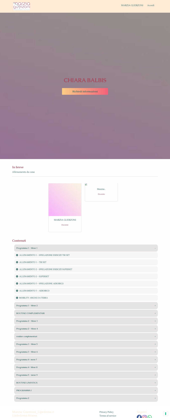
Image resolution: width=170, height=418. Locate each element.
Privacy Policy (106, 412)
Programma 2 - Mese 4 (27, 328)
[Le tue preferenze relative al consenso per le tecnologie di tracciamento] (165, 413)
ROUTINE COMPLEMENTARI (30, 313)
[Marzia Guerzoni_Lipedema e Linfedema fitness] (21, 6)
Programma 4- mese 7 (26, 359)
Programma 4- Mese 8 (26, 367)
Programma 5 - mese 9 (26, 375)
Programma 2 (22, 398)
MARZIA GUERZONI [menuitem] (132, 5)
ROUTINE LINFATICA (26, 382)
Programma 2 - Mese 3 (27, 321)
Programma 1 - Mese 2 (27, 305)
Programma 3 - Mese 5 (27, 344)
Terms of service (107, 415)
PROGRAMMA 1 (24, 390)
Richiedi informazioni (85, 91)
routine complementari (26, 336)
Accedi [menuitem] (150, 5)
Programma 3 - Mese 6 (27, 352)
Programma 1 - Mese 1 (26, 248)
